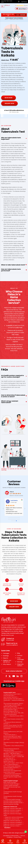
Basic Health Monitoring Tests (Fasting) (12, 787)
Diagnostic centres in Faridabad (13, 822)
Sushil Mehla (14, 500)
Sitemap (19, 662)
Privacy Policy (17, 837)
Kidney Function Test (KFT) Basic (13, 699)
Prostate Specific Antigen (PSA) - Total (13, 777)
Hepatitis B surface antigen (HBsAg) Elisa (14, 743)
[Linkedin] (18, 676)
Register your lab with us (7, 661)
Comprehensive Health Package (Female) (13, 792)
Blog (18, 653)
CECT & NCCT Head (9, 763)
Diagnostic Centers (20, 665)
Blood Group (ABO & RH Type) (12, 736)
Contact (19, 655)
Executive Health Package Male (12, 801)
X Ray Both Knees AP (9, 760)
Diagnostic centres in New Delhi (12, 808)
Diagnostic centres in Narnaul (12, 820)
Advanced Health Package (11, 784)
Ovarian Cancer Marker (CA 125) (13, 725)
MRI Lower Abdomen (17, 755)
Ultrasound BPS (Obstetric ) (11, 767)
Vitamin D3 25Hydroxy (18, 700)
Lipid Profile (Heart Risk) (10, 706)
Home (6, 19)
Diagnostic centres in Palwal (12, 826)
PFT (6, 716)
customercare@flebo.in (12, 645)
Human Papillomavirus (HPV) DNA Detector (13, 732)
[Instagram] (21, 676)
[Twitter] (10, 676)
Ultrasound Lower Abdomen (13, 774)
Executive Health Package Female (13, 802)
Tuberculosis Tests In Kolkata (16, 19)
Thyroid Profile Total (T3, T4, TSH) (13, 708)
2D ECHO (6, 724)
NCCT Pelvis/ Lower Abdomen (12, 766)
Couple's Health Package (11, 785)
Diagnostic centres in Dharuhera (14, 817)
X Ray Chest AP (9, 758)
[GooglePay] (8, 685)
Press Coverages (20, 658)
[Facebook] (6, 676)
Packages (6, 653)
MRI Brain (6, 753)
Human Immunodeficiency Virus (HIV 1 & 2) (12, 738)
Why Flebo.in (7, 664)
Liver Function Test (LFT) (10, 697)
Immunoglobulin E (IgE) (10, 709)
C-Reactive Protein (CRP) (16, 716)
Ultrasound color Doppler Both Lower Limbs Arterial (12, 771)
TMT (5, 717)
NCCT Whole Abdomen (11, 764)
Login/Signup (24, 1)
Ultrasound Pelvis (8, 769)
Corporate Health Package (12, 799)
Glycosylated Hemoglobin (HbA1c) (13, 703)
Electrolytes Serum (10, 734)
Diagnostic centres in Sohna (11, 812)
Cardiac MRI (20, 756)
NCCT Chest (19, 763)
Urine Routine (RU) (9, 695)
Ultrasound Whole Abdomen (13, 722)
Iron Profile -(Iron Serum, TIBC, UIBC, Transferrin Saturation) (14, 713)
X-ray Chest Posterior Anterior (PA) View (13, 719)
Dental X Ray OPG (8, 761)
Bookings (6, 656)
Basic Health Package (10, 782)
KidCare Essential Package (11, 804)
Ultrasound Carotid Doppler (11, 775)
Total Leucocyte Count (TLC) (13, 752)
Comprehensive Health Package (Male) (13, 797)
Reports (5, 658)
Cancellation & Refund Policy (11, 835)
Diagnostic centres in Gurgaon (12, 810)
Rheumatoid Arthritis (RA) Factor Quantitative (13, 727)
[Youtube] (14, 676)
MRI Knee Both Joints (9, 756)
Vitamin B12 (7, 700)
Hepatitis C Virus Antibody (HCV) (14, 745)
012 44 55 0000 (10, 640)
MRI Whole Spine (15, 753)
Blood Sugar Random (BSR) (12, 705)
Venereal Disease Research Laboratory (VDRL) (11, 749)
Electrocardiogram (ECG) (11, 711)
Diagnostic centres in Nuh (12, 819)
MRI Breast (6, 755)
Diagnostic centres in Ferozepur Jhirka (12, 814)
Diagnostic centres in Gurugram (13, 824)
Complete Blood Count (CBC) (12, 694)
